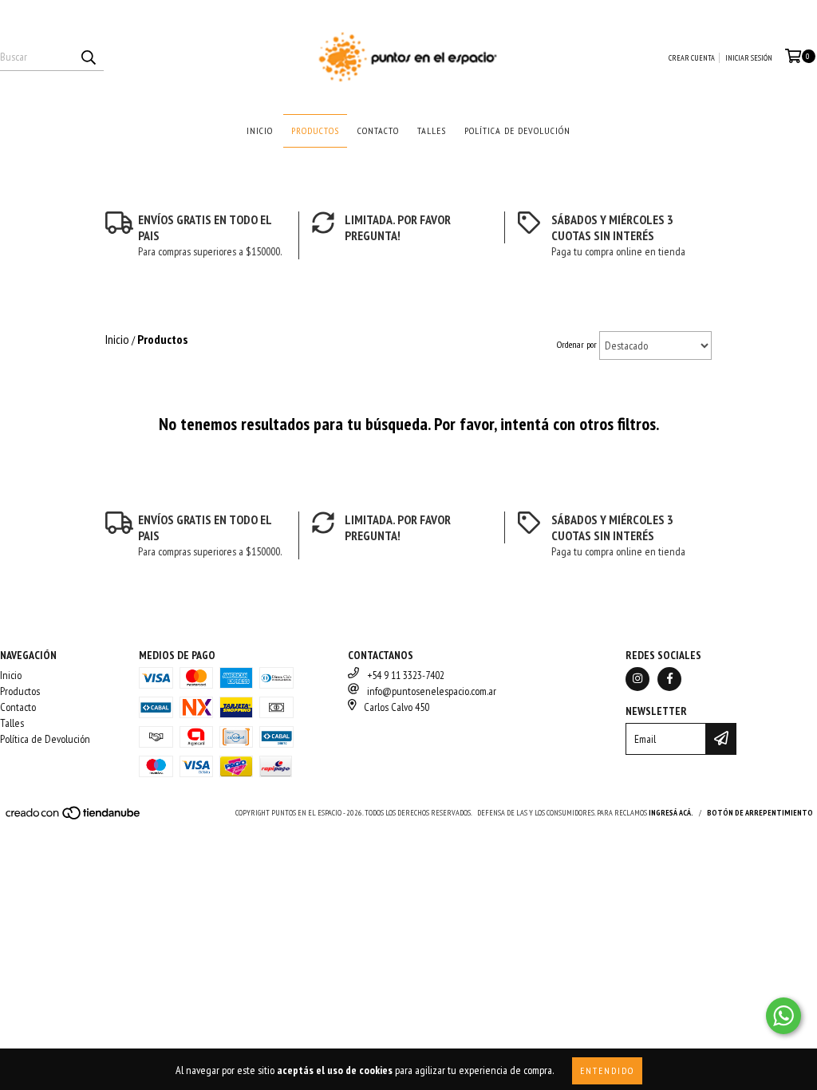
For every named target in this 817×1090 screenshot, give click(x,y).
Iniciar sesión (748, 58)
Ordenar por (577, 344)
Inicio (260, 130)
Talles (431, 130)
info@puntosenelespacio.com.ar (431, 691)
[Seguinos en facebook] (669, 679)
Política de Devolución (517, 130)
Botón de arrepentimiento (760, 813)
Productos (315, 130)
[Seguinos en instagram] (637, 679)
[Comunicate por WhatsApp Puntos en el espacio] (783, 1015)
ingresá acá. (671, 813)
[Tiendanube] (74, 817)
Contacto (378, 130)
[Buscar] (88, 56)
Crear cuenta (692, 58)
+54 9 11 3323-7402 (405, 675)
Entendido (607, 1070)
